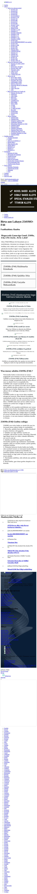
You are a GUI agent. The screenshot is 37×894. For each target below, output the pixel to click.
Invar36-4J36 (4, 600)
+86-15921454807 (16, 581)
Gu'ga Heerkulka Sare (14, 162)
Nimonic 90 (14, 54)
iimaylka (3, 677)
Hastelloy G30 (15, 34)
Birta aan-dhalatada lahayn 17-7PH (13, 470)
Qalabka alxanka (8, 136)
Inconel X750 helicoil (18, 667)
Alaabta (6, 216)
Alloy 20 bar (27, 667)
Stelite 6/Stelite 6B (6, 594)
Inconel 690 (14, 23)
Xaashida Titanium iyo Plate (18, 133)
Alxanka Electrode (13, 137)
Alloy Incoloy (4, 633)
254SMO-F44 (15, 100)
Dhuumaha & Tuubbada (14, 154)
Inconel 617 (14, 22)
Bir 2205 (13, 110)
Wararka (6, 174)
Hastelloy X (14, 31)
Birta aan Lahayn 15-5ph (11, 471)
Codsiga (6, 173)
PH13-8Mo (14, 102)
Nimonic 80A (14, 49)
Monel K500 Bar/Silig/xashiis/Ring (20, 569)
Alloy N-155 (14, 71)
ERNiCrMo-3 (11, 142)
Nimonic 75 (14, 53)
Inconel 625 (14, 11)
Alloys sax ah (11, 76)
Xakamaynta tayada (13, 168)
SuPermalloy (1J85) (16, 82)
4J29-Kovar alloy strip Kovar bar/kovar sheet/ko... (18, 526)
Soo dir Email (4, 671)
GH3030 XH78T (15, 51)
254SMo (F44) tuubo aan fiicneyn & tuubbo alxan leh (18, 338)
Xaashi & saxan (12, 156)
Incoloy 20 (14, 57)
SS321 (13, 114)
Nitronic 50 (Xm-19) (16, 93)
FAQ (9, 171)
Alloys (6, 6)
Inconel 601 (14, 14)
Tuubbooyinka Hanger (14, 164)
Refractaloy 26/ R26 (6, 603)
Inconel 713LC (15, 25)
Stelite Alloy (14, 73)
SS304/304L (14, 111)
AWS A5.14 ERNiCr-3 (14, 141)
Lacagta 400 (14, 26)
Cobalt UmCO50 (15, 74)
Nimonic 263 (14, 56)
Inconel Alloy (4, 630)
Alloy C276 (26, 665)
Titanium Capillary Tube (17, 120)
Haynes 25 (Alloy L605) (17, 63)
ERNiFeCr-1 (11, 150)
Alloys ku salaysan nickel (14, 8)
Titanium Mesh (15, 134)
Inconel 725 (14, 19)
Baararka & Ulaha (12, 153)
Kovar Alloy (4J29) (16, 79)
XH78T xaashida (9, 665)
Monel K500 (14, 28)
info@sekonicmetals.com (11, 179)
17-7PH (13, 107)
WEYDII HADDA (6, 644)
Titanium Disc (15, 119)
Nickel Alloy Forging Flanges (16, 161)
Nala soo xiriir (8, 176)
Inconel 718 (14, 9)
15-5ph (13, 105)
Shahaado (10, 170)
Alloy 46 (13, 87)
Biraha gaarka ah (8, 217)
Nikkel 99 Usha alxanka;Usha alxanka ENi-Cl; (18, 552)
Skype (2, 673)
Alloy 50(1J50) (15, 88)
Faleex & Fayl (11, 158)
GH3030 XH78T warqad (8, 599)
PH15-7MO (14, 103)
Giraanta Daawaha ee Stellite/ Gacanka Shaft (18, 562)
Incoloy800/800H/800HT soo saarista (21, 42)
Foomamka (7, 151)
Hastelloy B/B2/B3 (16, 33)
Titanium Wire (15, 127)
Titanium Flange (15, 125)
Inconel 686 (14, 20)
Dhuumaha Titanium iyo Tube (19, 124)
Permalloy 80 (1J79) (16, 80)
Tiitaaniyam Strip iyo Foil (18, 131)
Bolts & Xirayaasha (13, 159)
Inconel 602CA (15, 16)
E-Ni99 (10, 139)
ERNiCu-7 (11, 148)
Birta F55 (13, 97)
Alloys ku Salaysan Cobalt (15, 62)
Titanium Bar (14, 117)
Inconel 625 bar (18, 665)
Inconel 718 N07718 (6, 597)
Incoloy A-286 (15, 45)
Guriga (6, 5)
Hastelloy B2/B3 (5, 605)
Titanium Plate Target (17, 130)
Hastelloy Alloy (5, 632)
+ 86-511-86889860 (12, 180)
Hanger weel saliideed (7, 623)
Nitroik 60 (14, 94)
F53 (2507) (14, 99)
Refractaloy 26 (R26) (17, 66)
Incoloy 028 (14, 59)
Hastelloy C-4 (15, 36)
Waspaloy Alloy (15, 70)
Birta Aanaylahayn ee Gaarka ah (16, 91)
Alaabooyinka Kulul (9, 660)
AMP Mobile (7, 664)
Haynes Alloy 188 (16, 68)
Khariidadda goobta (9, 662)
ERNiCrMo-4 (11, 145)
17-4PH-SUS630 (15, 108)
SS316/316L (14, 113)
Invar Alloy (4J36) (16, 77)
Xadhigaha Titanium (16, 122)
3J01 (12, 90)
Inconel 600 (14, 12)
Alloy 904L (14, 96)
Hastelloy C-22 (15, 37)
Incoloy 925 (14, 48)
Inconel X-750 (15, 17)
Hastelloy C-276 (15, 29)
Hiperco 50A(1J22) (16, 83)
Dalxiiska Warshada (13, 167)
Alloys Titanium (12, 116)
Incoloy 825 (14, 40)
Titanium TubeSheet (16, 128)
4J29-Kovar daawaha (6, 602)
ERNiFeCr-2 (11, 147)
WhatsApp (8, 676)
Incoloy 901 (14, 46)
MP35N (13, 65)
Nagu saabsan (8, 165)
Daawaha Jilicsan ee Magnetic (19, 85)
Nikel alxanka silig (13, 144)
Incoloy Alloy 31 (15, 60)
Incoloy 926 (14, 43)
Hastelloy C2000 (15, 39)
